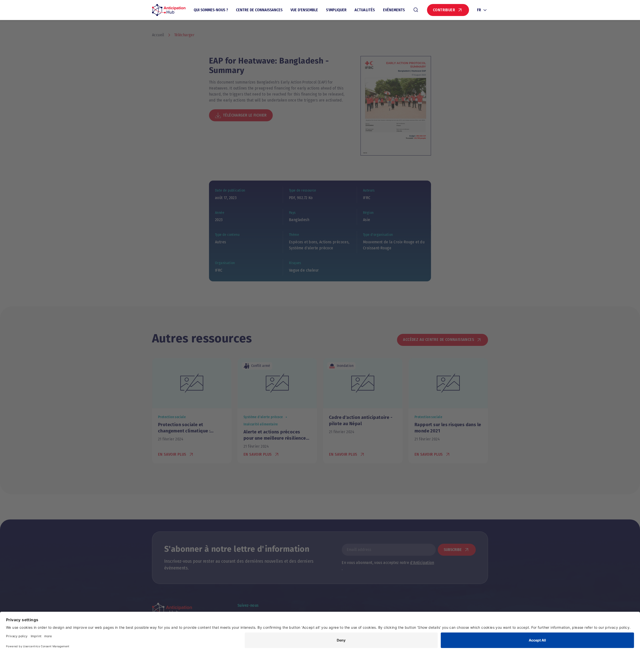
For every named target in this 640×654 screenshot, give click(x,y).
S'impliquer (336, 10)
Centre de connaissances (259, 10)
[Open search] (416, 10)
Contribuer (444, 10)
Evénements (394, 10)
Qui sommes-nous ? (211, 10)
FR (479, 10)
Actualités (364, 10)
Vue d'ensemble (304, 10)
